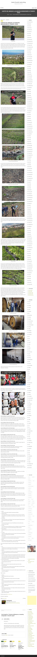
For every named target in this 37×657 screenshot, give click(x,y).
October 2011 (30, 245)
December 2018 (30, 79)
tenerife (5, 598)
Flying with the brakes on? (31, 585)
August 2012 (29, 226)
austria (29, 309)
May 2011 (29, 255)
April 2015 (29, 164)
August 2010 (29, 272)
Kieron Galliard (30, 629)
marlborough (30, 508)
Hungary (29, 367)
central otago (30, 491)
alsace (29, 303)
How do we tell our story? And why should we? (31, 575)
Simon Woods (30, 636)
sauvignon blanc (30, 525)
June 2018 (29, 91)
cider (29, 340)
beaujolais (29, 311)
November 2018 (30, 81)
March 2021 (29, 37)
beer (29, 313)
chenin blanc (29, 334)
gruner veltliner (30, 365)
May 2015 (29, 162)
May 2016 (29, 139)
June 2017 (29, 114)
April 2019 (29, 72)
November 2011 (30, 243)
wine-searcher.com (9, 594)
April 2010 (29, 280)
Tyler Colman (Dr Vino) (31, 641)
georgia (29, 355)
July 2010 (29, 274)
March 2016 (29, 143)
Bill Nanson (30, 614)
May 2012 (29, 232)
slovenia (29, 438)
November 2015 (30, 151)
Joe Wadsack (30, 628)
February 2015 (30, 168)
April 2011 (29, 257)
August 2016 (29, 133)
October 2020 (30, 45)
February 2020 (30, 56)
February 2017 (30, 122)
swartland (29, 534)
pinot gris (29, 407)
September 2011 (30, 247)
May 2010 (29, 278)
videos (29, 459)
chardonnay (29, 332)
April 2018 (29, 95)
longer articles (30, 382)
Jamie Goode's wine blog (18, 2)
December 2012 (30, 218)
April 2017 (29, 118)
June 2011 (29, 253)
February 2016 (30, 145)
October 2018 (30, 83)
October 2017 (30, 106)
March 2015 (29, 166)
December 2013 (30, 195)
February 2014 (30, 191)
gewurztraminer (30, 359)
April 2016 (29, 141)
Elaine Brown (30, 619)
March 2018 (29, 97)
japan (32, 504)
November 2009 (30, 293)
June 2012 (29, 230)
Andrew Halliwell (6, 618)
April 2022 (29, 25)
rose (29, 425)
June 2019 (29, 68)
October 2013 (30, 199)
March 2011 (29, 259)
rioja (10, 641)
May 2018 (29, 93)
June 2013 (29, 207)
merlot (29, 386)
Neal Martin (30, 634)
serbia (29, 434)
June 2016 (29, 137)
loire (29, 380)
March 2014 (29, 189)
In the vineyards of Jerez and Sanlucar (4, 646)
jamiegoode (7, 19)
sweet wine (29, 536)
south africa (29, 440)
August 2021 (29, 31)
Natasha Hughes (30, 633)
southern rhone (30, 442)
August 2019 (29, 64)
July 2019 (29, 66)
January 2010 (30, 291)
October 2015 (30, 153)
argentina (29, 305)
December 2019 (30, 60)
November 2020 (30, 43)
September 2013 (30, 201)
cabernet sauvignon (30, 324)
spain (3, 598)
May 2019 (29, 70)
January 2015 (30, 170)
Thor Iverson (30, 639)
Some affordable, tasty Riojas (13, 646)
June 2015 (29, 160)
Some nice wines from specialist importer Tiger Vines (6, 610)
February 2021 (30, 39)
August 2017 (29, 110)
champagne (29, 330)
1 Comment (24, 598)
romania (29, 423)
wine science (30, 467)
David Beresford (30, 617)
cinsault (29, 342)
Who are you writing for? (31, 587)
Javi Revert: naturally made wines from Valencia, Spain (21, 647)
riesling (29, 419)
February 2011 (30, 261)
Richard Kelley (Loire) (31, 635)
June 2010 (29, 276)
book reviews (30, 315)
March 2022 (29, 27)
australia (29, 307)
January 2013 (30, 216)
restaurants (29, 415)
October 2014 (30, 176)
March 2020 (29, 54)
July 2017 (29, 112)
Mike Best (29, 630)
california (29, 326)
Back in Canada (30, 583)
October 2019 (30, 62)
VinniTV (29, 642)
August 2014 (29, 180)
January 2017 (30, 124)
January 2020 (30, 58)
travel (29, 452)
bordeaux (29, 317)
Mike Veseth (30, 631)
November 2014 (30, 174)
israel (29, 369)
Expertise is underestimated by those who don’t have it (32, 581)
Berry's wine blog (30, 613)
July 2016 (29, 135)
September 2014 (30, 178)
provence (29, 413)
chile (29, 336)
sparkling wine (30, 446)
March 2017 (29, 120)
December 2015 (30, 149)
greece (29, 361)
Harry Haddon (30, 622)
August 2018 (29, 87)
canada (29, 328)
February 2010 (30, 284)
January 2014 (30, 193)
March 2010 (29, 282)
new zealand (29, 396)
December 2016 (30, 126)
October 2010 (30, 268)
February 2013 (30, 214)
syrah (29, 450)
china (29, 338)
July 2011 (29, 251)
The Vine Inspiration (31, 637)
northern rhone (30, 514)
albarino (29, 301)
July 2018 (29, 89)
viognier (29, 461)
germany (29, 357)
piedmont (29, 405)
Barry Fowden (30, 612)
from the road (30, 351)
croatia (29, 344)
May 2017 (29, 116)
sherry (2, 641)
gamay (29, 353)
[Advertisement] (31, 600)
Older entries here (30, 295)
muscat (29, 388)
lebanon (29, 378)
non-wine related (30, 398)
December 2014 (30, 172)
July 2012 (29, 228)
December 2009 (30, 292)
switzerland (29, 448)
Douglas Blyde (30, 618)
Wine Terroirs (30, 645)
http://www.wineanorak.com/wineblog (14, 602)
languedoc (29, 506)
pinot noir (29, 409)
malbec (29, 384)
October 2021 (30, 29)
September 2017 (30, 108)
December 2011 (30, 241)
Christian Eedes (30, 616)
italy (28, 371)
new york (29, 394)
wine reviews (30, 465)
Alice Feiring (30, 611)
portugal (29, 411)
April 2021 (29, 35)
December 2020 (30, 41)
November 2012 (30, 220)
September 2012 (30, 224)
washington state (30, 463)
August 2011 (29, 249)
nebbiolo (29, 392)
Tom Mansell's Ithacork (31, 640)
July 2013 (29, 205)
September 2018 (30, 85)
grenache (29, 363)
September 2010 (30, 270)
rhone (29, 417)
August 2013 (29, 203)
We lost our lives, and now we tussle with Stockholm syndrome (31, 590)
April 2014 (29, 187)
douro (32, 499)
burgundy (29, 484)
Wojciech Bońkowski (31, 646)
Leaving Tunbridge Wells (31, 572)
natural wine (29, 390)
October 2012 (30, 222)
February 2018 (30, 99)
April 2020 (29, 52)
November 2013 (30, 197)
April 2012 (29, 234)
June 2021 (29, 33)
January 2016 (30, 147)
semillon (29, 432)
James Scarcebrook (31, 625)
